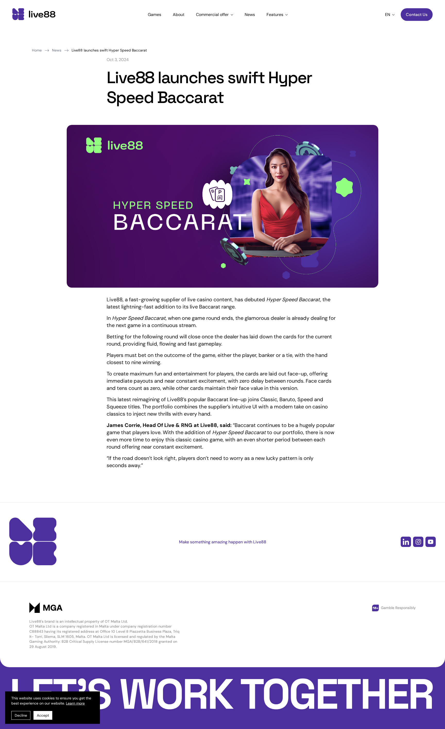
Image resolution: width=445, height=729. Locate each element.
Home (37, 50)
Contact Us (416, 14)
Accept (43, 715)
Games (154, 14)
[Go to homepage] (33, 14)
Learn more (75, 703)
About (178, 14)
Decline (21, 715)
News (250, 14)
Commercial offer (213, 14)
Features (275, 14)
